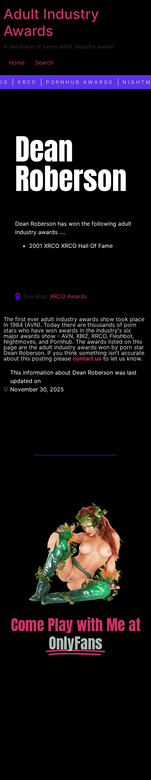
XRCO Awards (68, 296)
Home (17, 62)
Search (44, 62)
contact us (87, 358)
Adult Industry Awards (51, 22)
